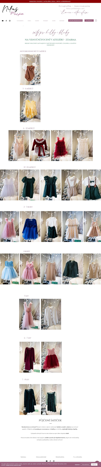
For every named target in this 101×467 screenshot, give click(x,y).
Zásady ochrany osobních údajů (13, 465)
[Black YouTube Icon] (3, 21)
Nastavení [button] (77, 464)
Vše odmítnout (85, 464)
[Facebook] (6, 21)
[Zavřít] (99, 464)
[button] (96, 20)
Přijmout (94, 464)
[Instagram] (10, 21)
